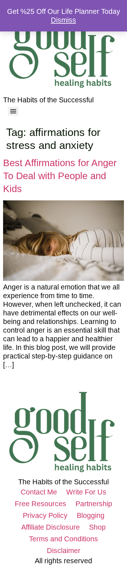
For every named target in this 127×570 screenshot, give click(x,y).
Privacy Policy (45, 515)
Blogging (90, 515)
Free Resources (40, 504)
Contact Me (39, 492)
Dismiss (63, 20)
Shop (97, 527)
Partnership (94, 504)
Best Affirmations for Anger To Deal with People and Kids (60, 176)
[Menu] (13, 111)
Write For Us (86, 492)
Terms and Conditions (63, 539)
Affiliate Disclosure (50, 527)
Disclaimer (63, 551)
